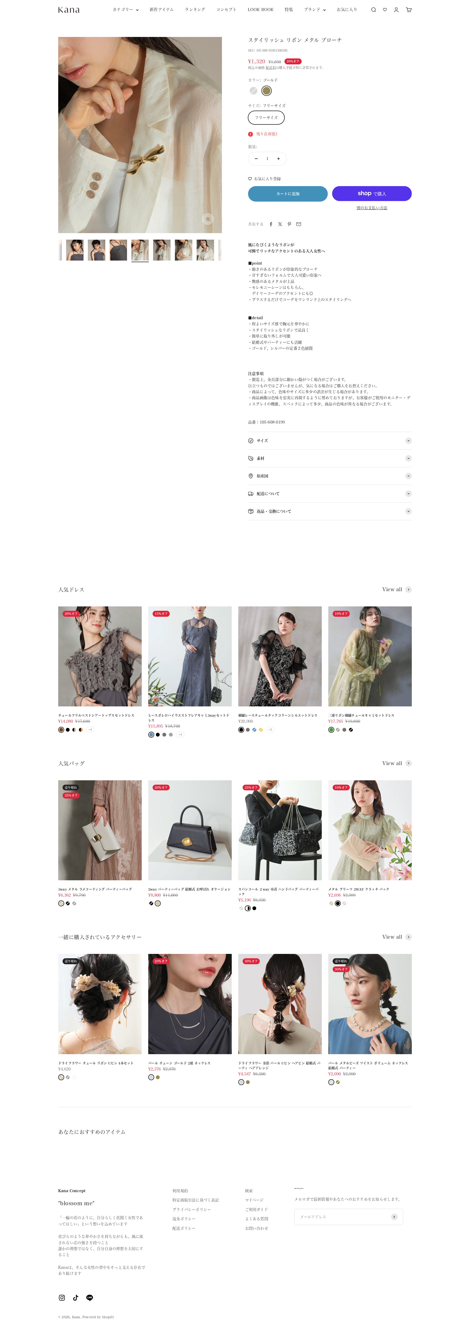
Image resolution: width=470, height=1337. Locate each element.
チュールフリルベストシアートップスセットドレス (96, 715)
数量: (252, 147)
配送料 (271, 67)
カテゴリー (123, 10)
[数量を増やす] (278, 158)
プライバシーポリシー (191, 1209)
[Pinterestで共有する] (289, 224)
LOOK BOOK (261, 10)
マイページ (254, 1200)
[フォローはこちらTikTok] (75, 1297)
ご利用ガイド (256, 1209)
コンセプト (226, 10)
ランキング (195, 10)
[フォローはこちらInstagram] (62, 1297)
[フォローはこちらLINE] (89, 1297)
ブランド (312, 10)
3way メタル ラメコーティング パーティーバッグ (95, 889)
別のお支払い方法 (372, 208)
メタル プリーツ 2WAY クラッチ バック (358, 889)
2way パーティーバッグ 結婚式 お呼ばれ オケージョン (189, 889)
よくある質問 (256, 1219)
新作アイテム (162, 10)
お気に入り (347, 10)
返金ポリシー (184, 1219)
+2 (270, 729)
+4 (90, 729)
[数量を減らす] (256, 158)
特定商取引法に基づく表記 (195, 1200)
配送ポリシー (184, 1228)
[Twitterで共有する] (280, 224)
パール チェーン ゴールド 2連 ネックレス (179, 1063)
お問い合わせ (256, 1228)
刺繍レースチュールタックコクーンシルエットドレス (277, 715)
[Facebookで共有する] (271, 224)
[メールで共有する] (298, 224)
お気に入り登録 (267, 179)
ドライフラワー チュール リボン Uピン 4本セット (96, 1063)
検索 (249, 1191)
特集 (289, 10)
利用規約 (180, 1191)
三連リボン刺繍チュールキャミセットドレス (361, 715)
